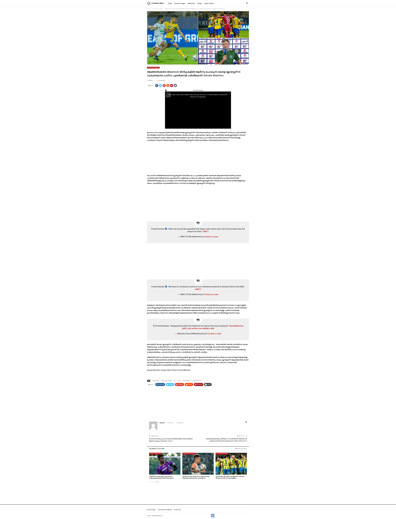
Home (170, 3)
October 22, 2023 (210, 237)
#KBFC (206, 232)
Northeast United (197, 380)
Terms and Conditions (165, 509)
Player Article (209, 3)
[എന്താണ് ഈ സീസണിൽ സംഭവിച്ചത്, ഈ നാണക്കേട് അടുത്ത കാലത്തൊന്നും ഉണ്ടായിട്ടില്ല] (231, 464)
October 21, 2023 (214, 334)
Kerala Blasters (186, 380)
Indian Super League (153, 67)
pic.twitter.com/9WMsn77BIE (201, 329)
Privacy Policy (151, 509)
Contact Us (177, 509)
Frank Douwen (155, 380)
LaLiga (199, 3)
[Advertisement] (198, 158)
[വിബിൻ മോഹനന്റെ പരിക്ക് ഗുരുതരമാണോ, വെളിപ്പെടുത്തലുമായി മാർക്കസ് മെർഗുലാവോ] (164, 464)
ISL (174, 380)
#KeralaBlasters (236, 326)
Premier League (179, 3)
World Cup (191, 3)
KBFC (179, 380)
